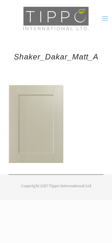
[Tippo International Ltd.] (56, 18)
